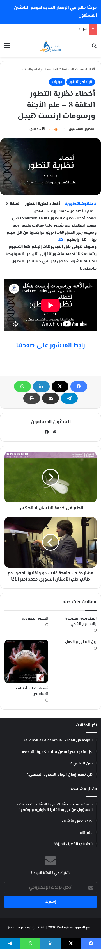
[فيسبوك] (78, 386)
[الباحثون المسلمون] (50, 46)
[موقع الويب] (54, 432)
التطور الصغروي (35, 619)
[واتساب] (22, 386)
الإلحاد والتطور (32, 69)
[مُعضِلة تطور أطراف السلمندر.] (26, 661)
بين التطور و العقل (81, 642)
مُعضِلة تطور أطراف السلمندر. (32, 691)
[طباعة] (31, 398)
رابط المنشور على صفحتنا (50, 346)
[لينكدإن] (41, 386)
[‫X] (60, 386)
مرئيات (57, 82)
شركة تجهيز (17, 927)
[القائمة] (7, 48)
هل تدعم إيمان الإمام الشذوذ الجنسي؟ (56, 29)
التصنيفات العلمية (60, 69)
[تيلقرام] (69, 398)
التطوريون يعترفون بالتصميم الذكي (81, 621)
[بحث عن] (94, 48)
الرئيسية (84, 69)
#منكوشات (81, 204)
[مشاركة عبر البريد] (50, 398)
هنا (60, 240)
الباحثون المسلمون (82, 129)
